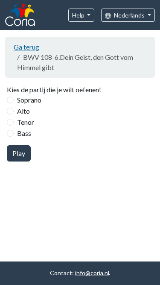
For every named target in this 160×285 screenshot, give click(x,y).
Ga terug (26, 47)
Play (18, 153)
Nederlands (129, 15)
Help (79, 15)
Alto (23, 111)
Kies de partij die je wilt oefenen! (54, 89)
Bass (24, 133)
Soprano (29, 100)
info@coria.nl (92, 272)
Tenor (25, 122)
